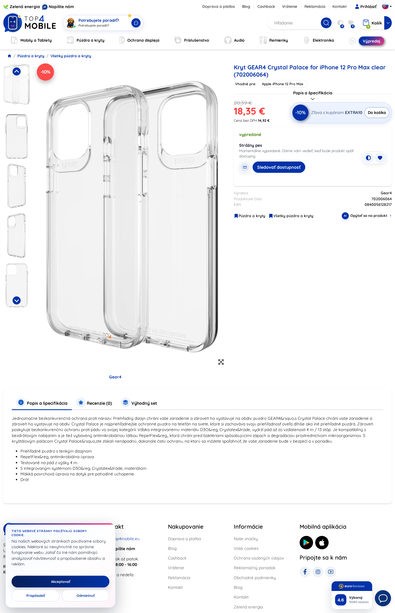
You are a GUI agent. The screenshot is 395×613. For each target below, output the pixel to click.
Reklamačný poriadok (254, 567)
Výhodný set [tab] (143, 403)
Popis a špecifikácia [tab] (46, 403)
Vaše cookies (246, 548)
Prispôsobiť (35, 595)
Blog (246, 6)
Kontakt (339, 6)
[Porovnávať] (368, 158)
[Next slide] (16, 300)
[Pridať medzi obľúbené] (380, 158)
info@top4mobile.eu (121, 538)
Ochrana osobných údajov (259, 558)
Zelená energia (25, 6)
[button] (16, 86)
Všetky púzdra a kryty (71, 55)
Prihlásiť (368, 6)
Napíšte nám (61, 6)
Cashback (266, 6)
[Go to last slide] (16, 71)
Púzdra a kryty (30, 55)
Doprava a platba (218, 6)
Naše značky (246, 538)
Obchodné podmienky (255, 577)
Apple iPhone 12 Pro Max (282, 84)
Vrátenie (289, 6)
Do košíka (377, 112)
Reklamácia (314, 6)
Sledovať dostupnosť (279, 167)
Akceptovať (60, 581)
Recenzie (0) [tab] (99, 403)
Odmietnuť (86, 595)
